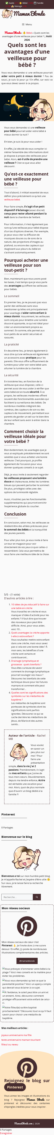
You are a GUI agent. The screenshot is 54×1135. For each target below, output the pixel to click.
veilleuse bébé (12, 199)
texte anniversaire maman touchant (20, 1039)
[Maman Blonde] (23, 14)
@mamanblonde (27, 960)
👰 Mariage (16, 6)
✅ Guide (10, 3)
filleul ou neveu (9, 1044)
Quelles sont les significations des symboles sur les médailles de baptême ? (29, 696)
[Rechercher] (37, 897)
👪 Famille (38, 3)
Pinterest (15, 1087)
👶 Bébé (23, 3)
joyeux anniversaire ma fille (16, 1035)
